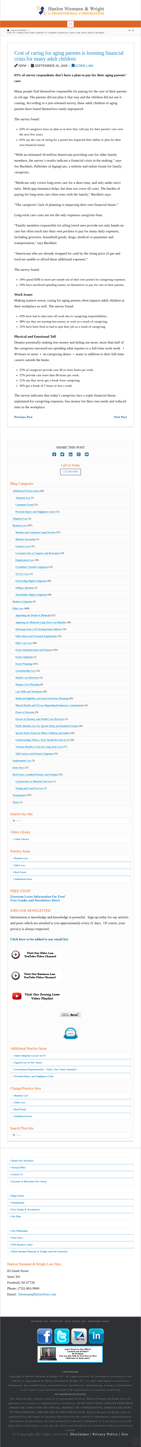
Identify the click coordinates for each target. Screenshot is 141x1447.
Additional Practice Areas (26, 491)
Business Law (19, 525)
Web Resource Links (21, 1244)
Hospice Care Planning (27, 684)
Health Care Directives (27, 677)
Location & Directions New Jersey (29, 1181)
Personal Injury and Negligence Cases (35, 511)
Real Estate (20, 872)
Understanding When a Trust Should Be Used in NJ (42, 740)
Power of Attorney (25, 712)
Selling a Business (24, 588)
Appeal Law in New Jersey (28, 1062)
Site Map (16, 1216)
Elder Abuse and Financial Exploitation (36, 636)
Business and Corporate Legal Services (35, 532)
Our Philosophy (19, 1231)
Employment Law (24, 560)
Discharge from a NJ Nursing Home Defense (38, 629)
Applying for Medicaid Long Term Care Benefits (40, 622)
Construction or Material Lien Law (33, 781)
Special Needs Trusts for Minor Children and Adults (42, 733)
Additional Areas (23, 879)
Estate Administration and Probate (33, 650)
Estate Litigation (24, 657)
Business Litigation (22, 601)
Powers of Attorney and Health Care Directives (39, 719)
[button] (70, 24)
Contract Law (22, 546)
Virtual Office (18, 1167)
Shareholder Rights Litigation (31, 594)
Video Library (21, 839)
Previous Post (23, 417)
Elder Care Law (23, 643)
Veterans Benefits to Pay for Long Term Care (38, 747)
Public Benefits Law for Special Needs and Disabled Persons (46, 726)
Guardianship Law (25, 670)
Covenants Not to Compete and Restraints (37, 553)
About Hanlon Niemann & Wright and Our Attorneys (39, 1251)
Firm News (18, 767)
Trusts (16, 802)
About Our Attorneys (22, 1160)
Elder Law (83, 65)
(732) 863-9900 (70, 471)
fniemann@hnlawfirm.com (37, 1294)
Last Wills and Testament (28, 691)
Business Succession (25, 539)
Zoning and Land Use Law (29, 788)
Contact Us (17, 1174)
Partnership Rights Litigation (30, 581)
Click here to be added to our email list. (39, 939)
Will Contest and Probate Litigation (34, 753)
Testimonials (19, 795)
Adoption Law (22, 498)
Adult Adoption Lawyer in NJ (30, 1055)
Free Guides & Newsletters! (25, 1209)
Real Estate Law (75, 1321)
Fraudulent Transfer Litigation (31, 567)
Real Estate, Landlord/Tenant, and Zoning (35, 774)
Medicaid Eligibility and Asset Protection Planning (41, 698)
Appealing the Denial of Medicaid (33, 615)
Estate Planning (23, 664)
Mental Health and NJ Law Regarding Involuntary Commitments (49, 705)
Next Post (120, 417)
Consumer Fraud (24, 504)
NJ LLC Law (22, 574)
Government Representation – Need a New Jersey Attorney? (45, 1069)
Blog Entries (17, 1196)
